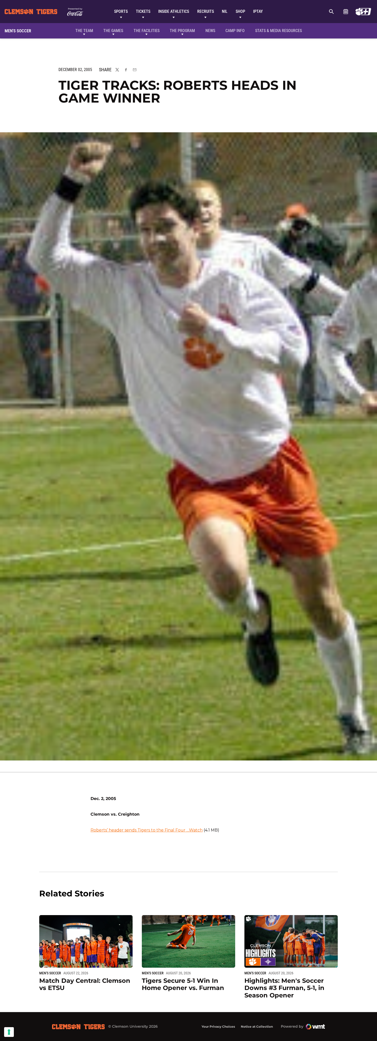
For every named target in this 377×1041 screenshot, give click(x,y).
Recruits (205, 11)
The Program (182, 30)
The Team (84, 30)
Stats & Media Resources (278, 30)
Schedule (346, 11)
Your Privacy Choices (218, 1026)
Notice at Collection (257, 1026)
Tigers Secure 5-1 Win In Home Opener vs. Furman (183, 984)
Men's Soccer (50, 973)
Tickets (143, 11)
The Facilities (147, 30)
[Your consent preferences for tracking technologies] (9, 1032)
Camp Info (235, 30)
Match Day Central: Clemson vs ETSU (84, 984)
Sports (121, 11)
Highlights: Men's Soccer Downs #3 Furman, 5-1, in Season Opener (284, 988)
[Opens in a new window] (363, 11)
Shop (240, 11)
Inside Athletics (173, 11)
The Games (113, 30)
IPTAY (258, 11)
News (210, 30)
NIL (224, 11)
